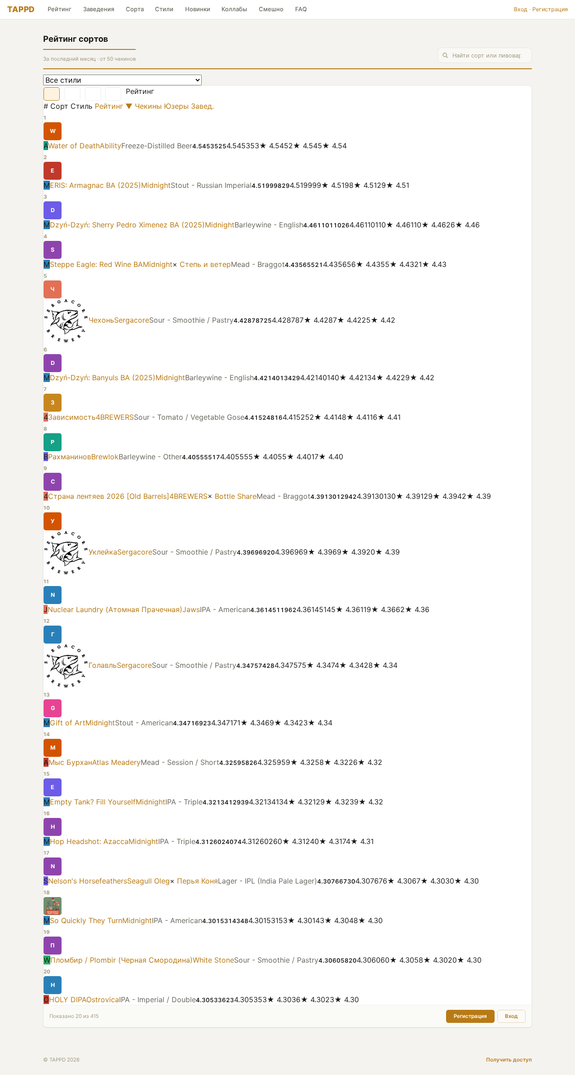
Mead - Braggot (258, 264)
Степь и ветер (205, 264)
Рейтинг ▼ (114, 106)
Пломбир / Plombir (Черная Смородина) (121, 959)
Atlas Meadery (116, 762)
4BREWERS (115, 417)
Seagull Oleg (148, 880)
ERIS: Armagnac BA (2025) (95, 185)
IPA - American (225, 609)
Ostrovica (102, 999)
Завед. (202, 106)
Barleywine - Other (150, 456)
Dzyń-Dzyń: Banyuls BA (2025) (102, 377)
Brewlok (105, 456)
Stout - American (144, 722)
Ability (110, 145)
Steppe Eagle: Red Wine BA (96, 264)
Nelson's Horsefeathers (87, 880)
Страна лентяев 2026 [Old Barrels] (108, 496)
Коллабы (234, 9)
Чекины (149, 106)
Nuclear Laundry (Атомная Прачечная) (115, 609)
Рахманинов (69, 456)
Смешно (271, 9)
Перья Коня (197, 880)
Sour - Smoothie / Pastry (191, 320)
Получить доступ (509, 1060)
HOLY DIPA (67, 999)
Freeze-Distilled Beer (156, 145)
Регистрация (550, 9)
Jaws (191, 609)
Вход (520, 9)
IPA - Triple (184, 801)
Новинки (197, 9)
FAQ (301, 9)
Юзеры (177, 106)
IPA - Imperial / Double (157, 999)
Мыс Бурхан (70, 762)
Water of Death (74, 145)
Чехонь (101, 320)
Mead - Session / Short (180, 762)
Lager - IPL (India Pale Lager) (267, 880)
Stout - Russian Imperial (211, 185)
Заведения (98, 9)
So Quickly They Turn (86, 920)
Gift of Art (67, 722)
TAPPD (21, 9)
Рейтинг (59, 9)
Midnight (156, 185)
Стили (164, 9)
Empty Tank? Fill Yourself (93, 801)
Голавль (102, 665)
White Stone (213, 959)
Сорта (135, 9)
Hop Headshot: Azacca (89, 841)
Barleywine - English (268, 224)
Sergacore (131, 320)
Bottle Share (236, 496)
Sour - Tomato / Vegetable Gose (189, 417)
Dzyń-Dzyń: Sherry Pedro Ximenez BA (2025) (127, 224)
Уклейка (102, 552)
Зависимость (72, 417)
